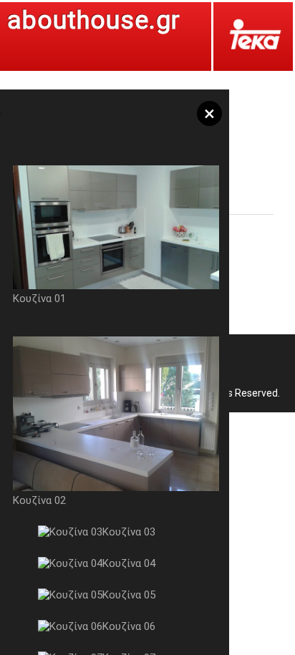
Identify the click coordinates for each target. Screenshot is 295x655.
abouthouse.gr (93, 20)
